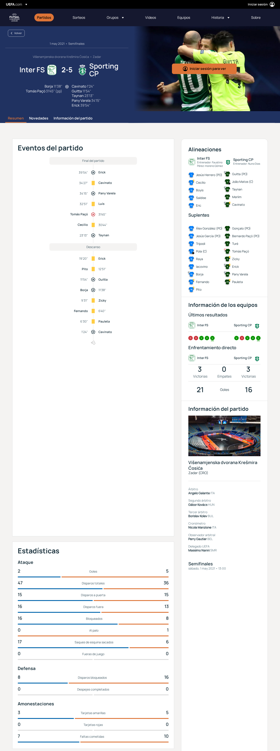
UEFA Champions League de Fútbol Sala (14, 17)
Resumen (16, 118)
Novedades (38, 118)
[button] (115, 17)
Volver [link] (18, 33)
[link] (44, 17)
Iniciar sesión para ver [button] (208, 68)
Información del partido (73, 118)
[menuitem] (49, 17)
